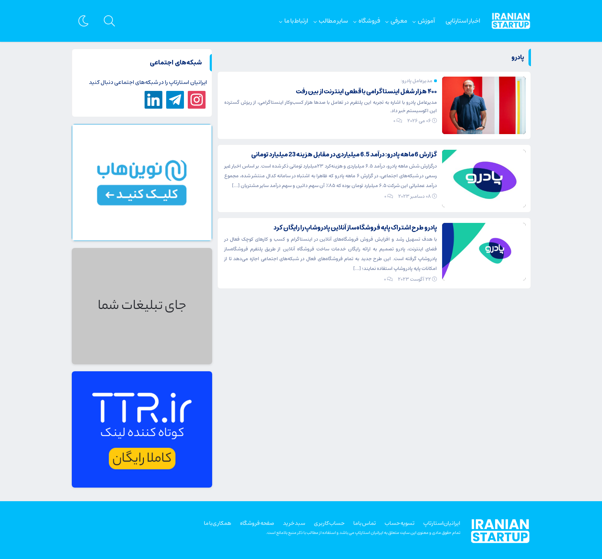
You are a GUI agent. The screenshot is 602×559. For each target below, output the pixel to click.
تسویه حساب (400, 523)
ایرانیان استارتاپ (442, 523)
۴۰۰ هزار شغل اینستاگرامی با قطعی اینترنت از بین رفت (366, 91)
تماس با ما (364, 523)
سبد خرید (294, 523)
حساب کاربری (329, 523)
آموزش (426, 20)
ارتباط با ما (296, 20)
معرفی (399, 20)
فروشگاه (369, 20)
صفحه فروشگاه (257, 523)
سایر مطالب (333, 20)
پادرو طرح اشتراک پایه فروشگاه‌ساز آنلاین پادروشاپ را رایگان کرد (355, 228)
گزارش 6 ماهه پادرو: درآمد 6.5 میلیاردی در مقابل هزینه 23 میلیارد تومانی (344, 155)
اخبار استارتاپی (463, 20)
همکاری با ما (217, 523)
